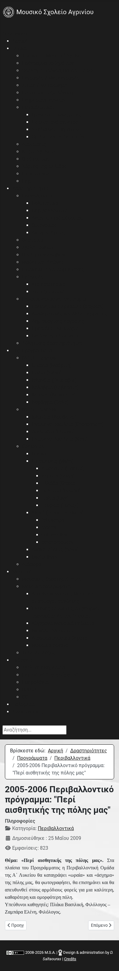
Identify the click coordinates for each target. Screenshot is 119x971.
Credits (70, 959)
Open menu (14, 34)
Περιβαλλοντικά (56, 828)
